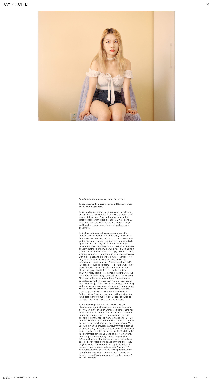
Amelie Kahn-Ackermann (112, 199)
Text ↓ (196, 377)
